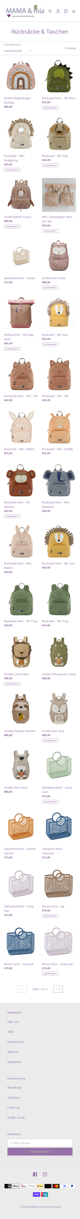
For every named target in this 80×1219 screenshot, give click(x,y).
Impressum (14, 1062)
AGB (10, 1032)
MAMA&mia (34, 1207)
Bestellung (14, 1087)
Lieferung (13, 1107)
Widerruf (13, 1052)
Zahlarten (13, 1097)
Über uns (13, 1021)
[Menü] (74, 11)
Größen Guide (16, 1117)
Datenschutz (15, 1042)
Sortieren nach (12, 44)
